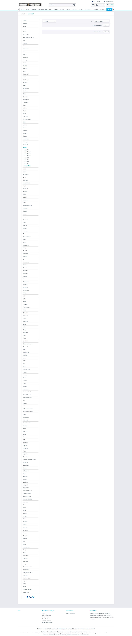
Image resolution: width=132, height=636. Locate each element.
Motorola (25, 287)
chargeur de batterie (28, 411)
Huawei (25, 211)
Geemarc (25, 437)
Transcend (25, 48)
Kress (24, 85)
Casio (24, 29)
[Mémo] (93, 4)
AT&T (24, 177)
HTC (24, 360)
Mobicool (25, 462)
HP (24, 406)
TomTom (25, 575)
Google (25, 516)
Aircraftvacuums (27, 119)
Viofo (24, 77)
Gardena (25, 264)
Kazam (25, 65)
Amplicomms (26, 307)
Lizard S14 (26, 163)
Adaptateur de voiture (28, 37)
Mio (24, 541)
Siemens (25, 270)
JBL (24, 51)
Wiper (24, 171)
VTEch (25, 293)
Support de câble (27, 397)
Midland (25, 228)
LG (24, 363)
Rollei (24, 46)
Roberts (25, 130)
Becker (25, 479)
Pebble (25, 214)
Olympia (25, 445)
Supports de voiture (28, 572)
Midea (24, 194)
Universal (25, 420)
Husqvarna (26, 262)
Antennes (25, 332)
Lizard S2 (26, 161)
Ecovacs (25, 191)
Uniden (25, 256)
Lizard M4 (26, 149)
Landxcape (26, 88)
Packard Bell (26, 352)
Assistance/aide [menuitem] (109, 1)
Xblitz (24, 222)
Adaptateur (26, 470)
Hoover (25, 136)
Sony (24, 564)
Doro (24, 310)
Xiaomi (25, 276)
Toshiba (25, 380)
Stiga (24, 169)
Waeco (25, 468)
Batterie (25, 476)
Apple (24, 473)
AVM (24, 298)
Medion (25, 538)
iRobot (24, 524)
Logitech (25, 133)
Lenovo (25, 533)
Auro (24, 428)
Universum (25, 389)
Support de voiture (27, 566)
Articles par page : (97, 25)
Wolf (24, 327)
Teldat (24, 318)
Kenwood (25, 219)
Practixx (25, 96)
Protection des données (47, 618)
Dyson (24, 239)
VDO (24, 583)
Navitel (25, 250)
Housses (25, 273)
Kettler (24, 31)
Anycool (25, 425)
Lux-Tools (25, 91)
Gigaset (25, 267)
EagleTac (25, 502)
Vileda (24, 586)
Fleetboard (26, 139)
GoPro (24, 518)
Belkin (24, 434)
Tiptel (24, 451)
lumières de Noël (27, 589)
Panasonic (25, 555)
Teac (24, 338)
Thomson (25, 116)
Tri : (92, 21)
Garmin (25, 513)
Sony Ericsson (26, 236)
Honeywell (25, 74)
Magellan (25, 535)
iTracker (25, 527)
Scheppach (26, 99)
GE (24, 259)
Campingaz (26, 465)
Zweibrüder (26, 592)
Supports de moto (27, 205)
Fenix (24, 507)
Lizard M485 (27, 155)
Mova (24, 93)
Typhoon (25, 581)
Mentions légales (46, 617)
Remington (26, 417)
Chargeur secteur (27, 499)
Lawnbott (25, 144)
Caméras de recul (27, 490)
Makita (25, 403)
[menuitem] (62, 4)
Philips (24, 248)
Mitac (24, 544)
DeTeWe (25, 284)
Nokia (24, 552)
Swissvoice (26, 281)
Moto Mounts (26, 547)
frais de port (62, 628)
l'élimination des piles (47, 622)
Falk (24, 504)
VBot (24, 202)
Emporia (25, 312)
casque (25, 386)
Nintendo (25, 341)
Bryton (24, 54)
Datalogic (25, 60)
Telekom (25, 304)
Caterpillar (25, 456)
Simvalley (25, 448)
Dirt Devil (25, 188)
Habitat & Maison (27, 394)
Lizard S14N (27, 165)
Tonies (24, 20)
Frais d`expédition (70, 613)
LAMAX (25, 225)
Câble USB (26, 487)
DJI (24, 40)
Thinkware (25, 79)
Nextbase (25, 253)
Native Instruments (27, 344)
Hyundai (25, 68)
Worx (24, 105)
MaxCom (25, 442)
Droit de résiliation (46, 615)
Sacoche (25, 558)
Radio (24, 377)
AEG (24, 296)
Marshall (25, 43)
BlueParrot (25, 174)
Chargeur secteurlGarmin (29, 459)
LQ (24, 400)
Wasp (24, 62)
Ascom (25, 375)
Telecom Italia (26, 369)
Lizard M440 (27, 151)
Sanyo (24, 383)
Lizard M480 (27, 153)
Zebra (24, 71)
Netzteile (25, 355)
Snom (24, 329)
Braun (24, 279)
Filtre (46, 21)
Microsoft (25, 346)
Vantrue (25, 82)
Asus (24, 185)
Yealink (25, 108)
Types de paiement (46, 620)
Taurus (25, 127)
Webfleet (25, 180)
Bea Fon (25, 431)
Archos (25, 358)
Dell (24, 349)
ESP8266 (25, 57)
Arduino (25, 23)
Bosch (24, 324)
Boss (24, 26)
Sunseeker (25, 102)
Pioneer (25, 233)
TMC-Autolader (27, 423)
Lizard (25, 147)
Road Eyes (26, 245)
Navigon (25, 550)
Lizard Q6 (26, 157)
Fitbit (24, 510)
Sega (24, 414)
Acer (24, 217)
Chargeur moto (27, 496)
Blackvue (25, 482)
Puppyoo (25, 200)
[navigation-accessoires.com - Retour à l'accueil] (30, 5)
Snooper (25, 231)
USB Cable (26, 34)
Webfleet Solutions (27, 391)
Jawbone (25, 530)
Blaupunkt (25, 485)
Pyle (24, 122)
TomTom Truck (26, 578)
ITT (24, 439)
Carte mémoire (27, 493)
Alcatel (25, 372)
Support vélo (26, 569)
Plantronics (26, 290)
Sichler (25, 197)
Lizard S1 (26, 159)
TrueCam (25, 208)
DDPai (24, 242)
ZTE (24, 366)
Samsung (25, 561)
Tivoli (24, 335)
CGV (43, 613)
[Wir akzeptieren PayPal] (30, 597)
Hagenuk (25, 321)
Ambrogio (25, 141)
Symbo (25, 125)
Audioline (25, 315)
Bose (24, 113)
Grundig (25, 521)
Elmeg (24, 301)
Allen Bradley (26, 183)
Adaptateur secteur (28, 408)
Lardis (24, 110)
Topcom (25, 454)
